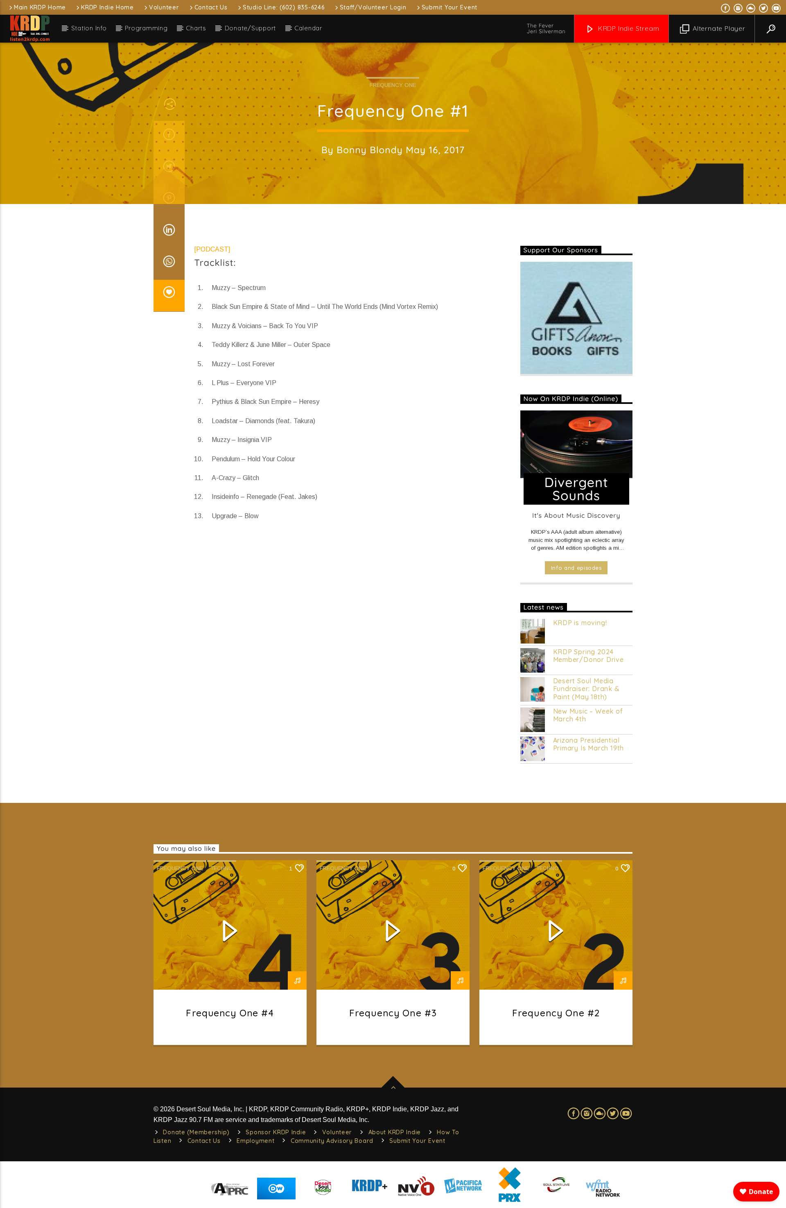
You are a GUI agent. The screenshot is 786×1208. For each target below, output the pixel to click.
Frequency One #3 (393, 1013)
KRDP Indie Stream (627, 28)
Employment (255, 1141)
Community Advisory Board (332, 1141)
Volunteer (164, 7)
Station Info (89, 28)
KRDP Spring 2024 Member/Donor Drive (588, 656)
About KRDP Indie (394, 1132)
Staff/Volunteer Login (373, 7)
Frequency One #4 (230, 1013)
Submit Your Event (449, 7)
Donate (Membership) (196, 1132)
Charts (196, 28)
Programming (146, 28)
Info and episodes (576, 567)
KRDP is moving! (580, 623)
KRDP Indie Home (107, 7)
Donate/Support (250, 28)
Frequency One (393, 85)
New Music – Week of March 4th (588, 715)
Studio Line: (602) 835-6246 (283, 7)
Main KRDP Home (40, 7)
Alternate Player (718, 28)
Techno (221, 868)
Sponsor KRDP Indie (276, 1132)
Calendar (308, 28)
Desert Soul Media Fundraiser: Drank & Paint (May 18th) (586, 688)
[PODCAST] (212, 249)
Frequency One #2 (556, 1013)
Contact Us (211, 7)
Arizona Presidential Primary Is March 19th (588, 744)
